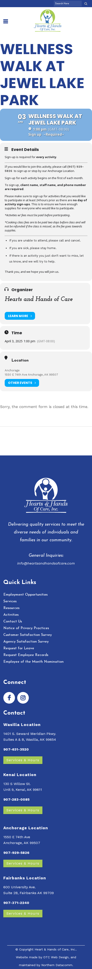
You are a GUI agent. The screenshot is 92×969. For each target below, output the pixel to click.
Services (10, 601)
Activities (11, 615)
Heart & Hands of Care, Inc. (55, 949)
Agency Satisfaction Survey (26, 641)
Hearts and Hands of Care (39, 299)
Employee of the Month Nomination (33, 662)
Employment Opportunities (25, 595)
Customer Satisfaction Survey (27, 635)
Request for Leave (18, 648)
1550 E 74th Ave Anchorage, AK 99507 (31, 374)
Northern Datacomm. (57, 965)
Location (20, 361)
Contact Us (12, 621)
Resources (11, 608)
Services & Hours (22, 760)
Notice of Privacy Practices (26, 628)
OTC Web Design (56, 957)
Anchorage (12, 370)
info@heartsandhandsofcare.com (46, 563)
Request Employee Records (25, 655)
